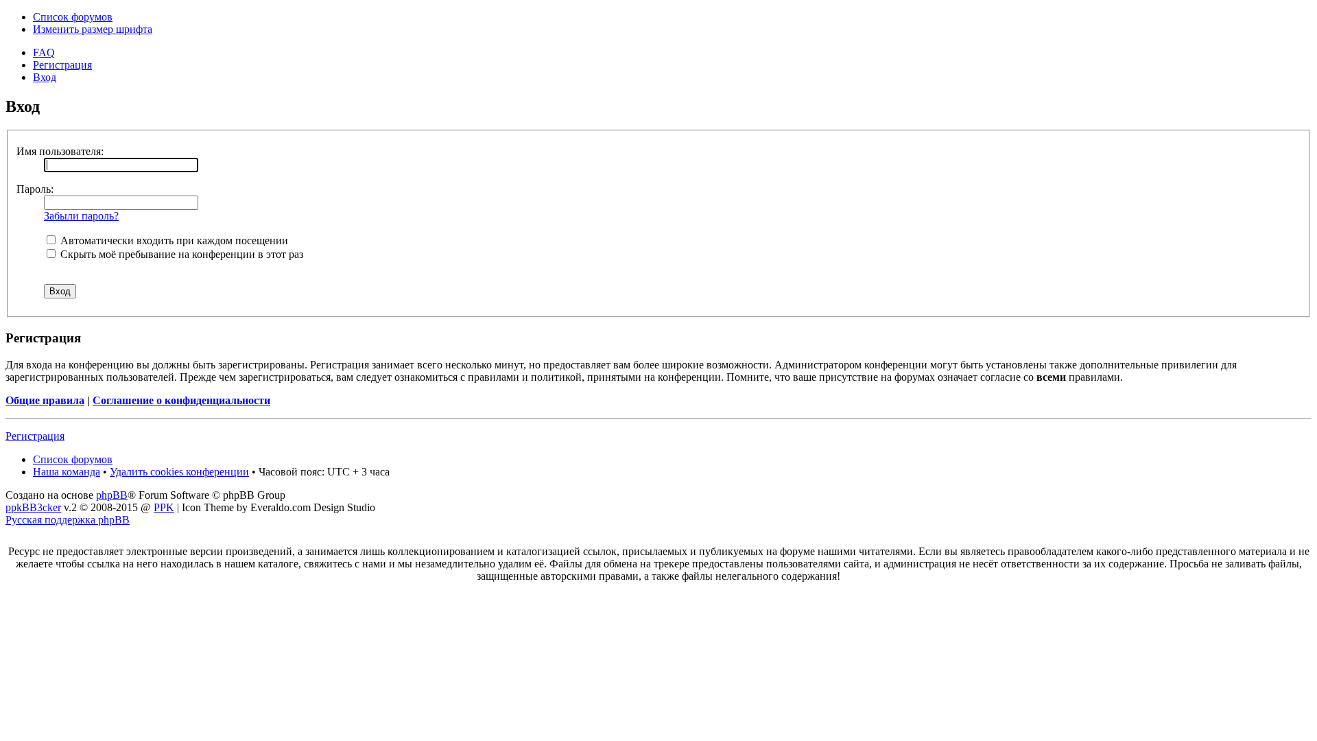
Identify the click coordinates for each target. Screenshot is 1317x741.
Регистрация (62, 65)
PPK (164, 507)
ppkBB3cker (33, 507)
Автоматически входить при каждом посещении (173, 240)
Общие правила (44, 400)
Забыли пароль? (81, 216)
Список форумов (72, 17)
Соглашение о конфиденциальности (181, 400)
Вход (44, 77)
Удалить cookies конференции (179, 472)
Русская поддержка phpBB (67, 520)
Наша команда (66, 472)
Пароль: (35, 189)
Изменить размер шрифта (92, 29)
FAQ (44, 52)
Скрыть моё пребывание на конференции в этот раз (180, 254)
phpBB (112, 495)
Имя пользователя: (60, 151)
